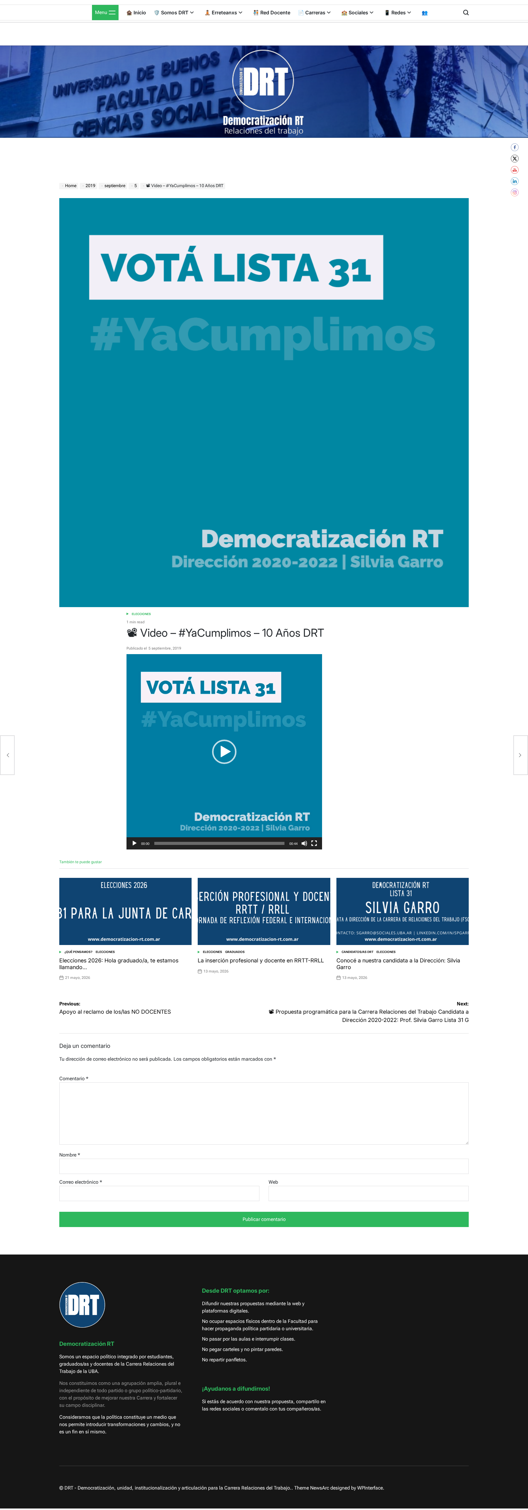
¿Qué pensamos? (78, 952)
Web (273, 1182)
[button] (224, 752)
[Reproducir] (134, 848)
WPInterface (370, 1488)
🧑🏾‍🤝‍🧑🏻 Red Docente (271, 12)
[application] (224, 751)
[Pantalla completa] (314, 848)
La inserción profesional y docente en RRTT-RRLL (261, 960)
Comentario (73, 1078)
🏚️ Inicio (136, 12)
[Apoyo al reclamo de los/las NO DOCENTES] (7, 755)
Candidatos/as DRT (357, 952)
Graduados (235, 952)
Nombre (69, 1155)
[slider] (219, 843)
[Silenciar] (304, 848)
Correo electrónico (80, 1182)
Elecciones (141, 614)
